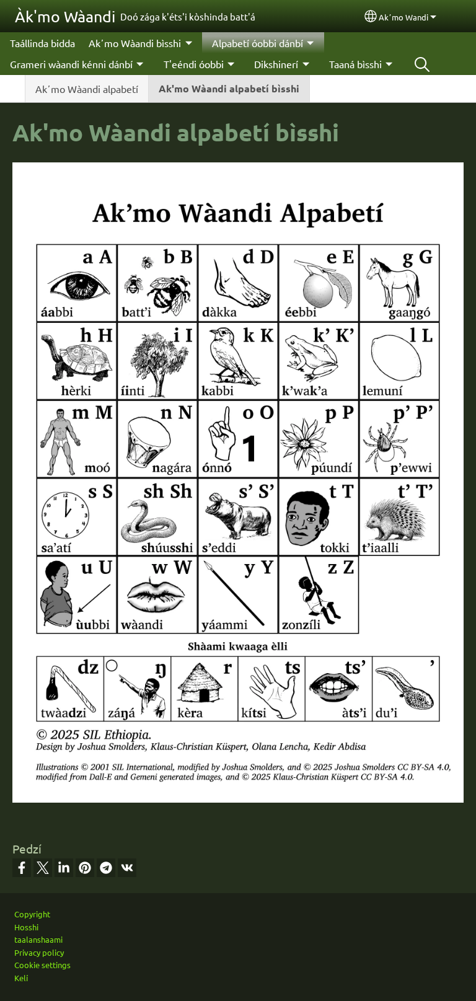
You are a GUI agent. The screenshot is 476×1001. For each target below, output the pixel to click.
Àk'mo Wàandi (65, 16)
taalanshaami (38, 939)
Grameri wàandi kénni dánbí (71, 64)
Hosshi (26, 927)
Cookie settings (42, 964)
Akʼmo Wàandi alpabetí (86, 88)
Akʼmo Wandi (403, 17)
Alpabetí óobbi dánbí (257, 43)
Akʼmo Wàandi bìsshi (135, 43)
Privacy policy (39, 952)
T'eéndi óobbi (194, 64)
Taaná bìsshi (355, 64)
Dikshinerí (276, 64)
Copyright (32, 914)
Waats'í (422, 63)
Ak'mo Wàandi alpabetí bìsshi (229, 88)
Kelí (21, 977)
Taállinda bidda (42, 43)
